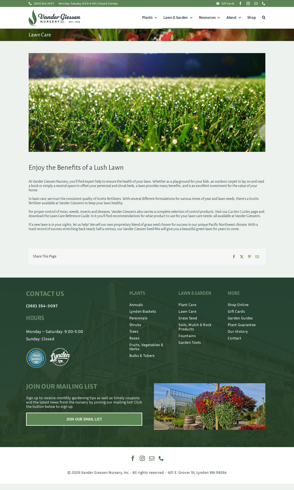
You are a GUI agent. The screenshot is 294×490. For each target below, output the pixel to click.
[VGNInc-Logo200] (55, 11)
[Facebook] (234, 256)
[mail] (256, 3)
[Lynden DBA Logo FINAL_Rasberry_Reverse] (60, 350)
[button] (263, 17)
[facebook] (240, 3)
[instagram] (248, 3)
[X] (242, 256)
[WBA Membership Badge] (36, 350)
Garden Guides (239, 212)
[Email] (257, 256)
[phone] (263, 3)
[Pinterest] (249, 256)
